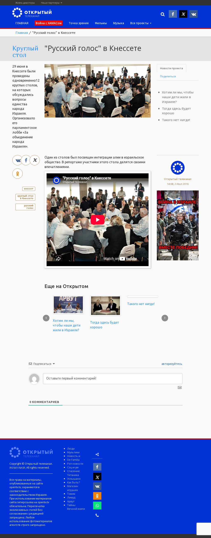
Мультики (73, 452)
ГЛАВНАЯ (21, 23)
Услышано (74, 478)
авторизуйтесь (171, 363)
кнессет (28, 188)
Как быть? (73, 482)
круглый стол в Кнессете (25, 197)
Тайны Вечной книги (76, 507)
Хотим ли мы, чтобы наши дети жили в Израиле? (177, 97)
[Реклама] (178, 225)
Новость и (73, 456)
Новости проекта (171, 68)
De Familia (73, 460)
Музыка (118, 23)
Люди (71, 448)
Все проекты (139, 23)
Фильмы (101, 23)
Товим (71, 494)
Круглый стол (25, 51)
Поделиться (168, 76)
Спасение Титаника (73, 473)
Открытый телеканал (177, 178)
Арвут (70, 501)
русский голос (28, 206)
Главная (21, 33)
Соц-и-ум (73, 467)
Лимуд (71, 497)
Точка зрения (79, 23)
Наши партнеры (50, 2)
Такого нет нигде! (176, 120)
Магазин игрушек (72, 488)
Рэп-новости (75, 463)
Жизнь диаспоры (25, 2)
